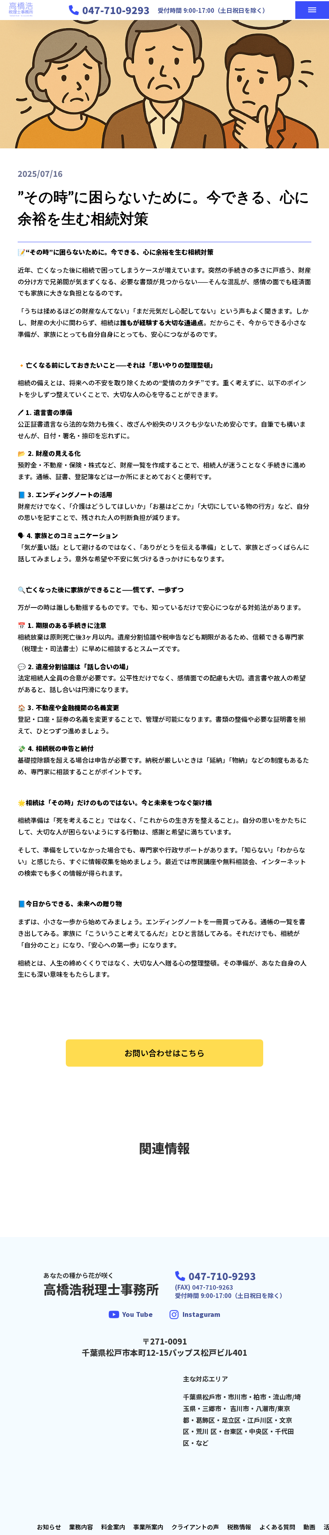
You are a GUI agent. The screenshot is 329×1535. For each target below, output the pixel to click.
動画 (309, 1527)
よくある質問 (277, 1527)
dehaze (312, 10)
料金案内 (113, 1527)
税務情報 (239, 1527)
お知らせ (49, 1527)
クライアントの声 (195, 1527)
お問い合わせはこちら (164, 1053)
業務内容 (81, 1527)
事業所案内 (148, 1527)
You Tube (137, 1314)
